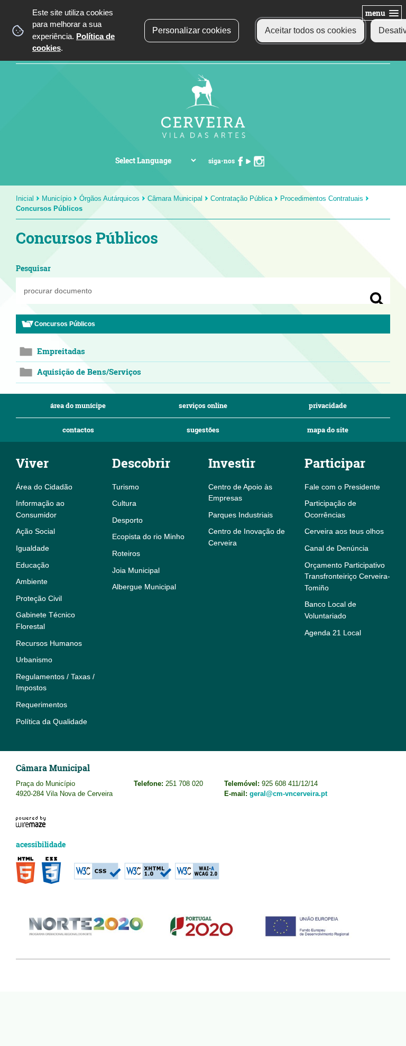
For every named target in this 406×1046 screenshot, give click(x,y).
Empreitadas (61, 351)
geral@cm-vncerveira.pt (288, 794)
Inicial (25, 198)
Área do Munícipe (78, 405)
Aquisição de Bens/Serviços (89, 371)
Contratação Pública (241, 198)
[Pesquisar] (377, 299)
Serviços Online (203, 405)
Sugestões (203, 429)
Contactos (78, 429)
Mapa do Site (327, 429)
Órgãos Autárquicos (109, 198)
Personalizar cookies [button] (191, 30)
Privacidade (328, 405)
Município (56, 198)
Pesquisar (33, 268)
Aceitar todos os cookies (310, 30)
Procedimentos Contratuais (321, 198)
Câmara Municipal (174, 198)
